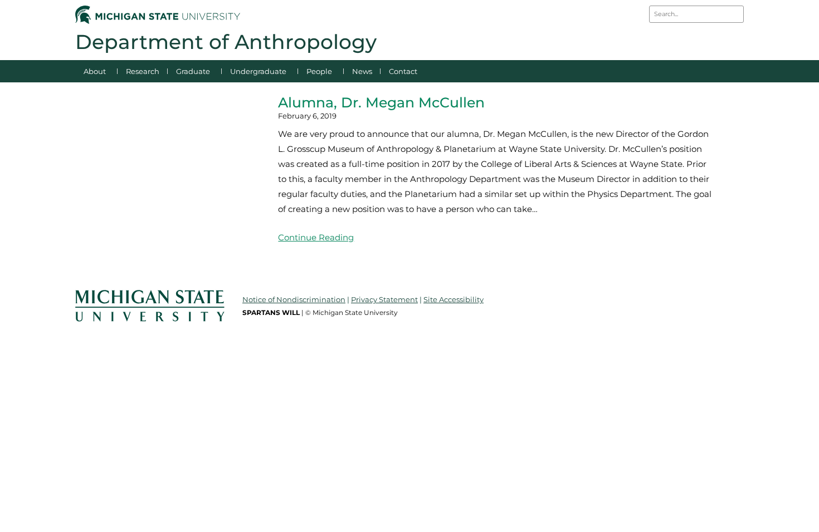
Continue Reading (316, 237)
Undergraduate (258, 71)
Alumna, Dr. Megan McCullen (381, 103)
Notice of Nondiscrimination (293, 299)
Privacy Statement (384, 299)
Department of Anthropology (226, 41)
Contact (403, 71)
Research (142, 71)
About (95, 71)
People (319, 71)
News (362, 71)
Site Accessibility (453, 299)
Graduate (193, 71)
